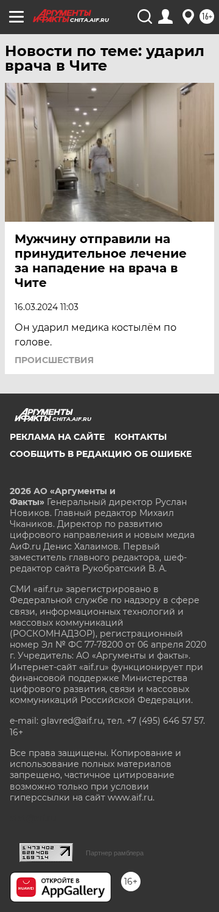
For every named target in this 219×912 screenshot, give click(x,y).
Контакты (140, 436)
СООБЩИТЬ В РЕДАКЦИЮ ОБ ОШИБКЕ (101, 453)
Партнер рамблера (115, 853)
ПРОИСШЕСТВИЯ (54, 360)
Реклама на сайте (57, 436)
